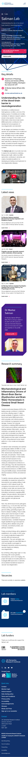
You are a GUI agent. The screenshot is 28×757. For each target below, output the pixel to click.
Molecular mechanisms (13, 37)
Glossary (4, 706)
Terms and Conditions (8, 696)
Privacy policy (5, 699)
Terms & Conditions (5, 744)
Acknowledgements (7, 704)
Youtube (8, 667)
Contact (3, 686)
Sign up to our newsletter (9, 711)
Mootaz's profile (7, 56)
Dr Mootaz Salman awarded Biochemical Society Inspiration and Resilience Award (14, 212)
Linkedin (5, 667)
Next (24, 611)
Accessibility (5, 701)
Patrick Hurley (14, 603)
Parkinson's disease (6, 30)
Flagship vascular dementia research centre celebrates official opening (14, 246)
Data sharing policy (7, 694)
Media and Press (6, 708)
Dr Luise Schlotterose (14, 617)
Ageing (3, 35)
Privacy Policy (4, 747)
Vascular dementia (18, 30)
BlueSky (11, 667)
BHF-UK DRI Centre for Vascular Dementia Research (11, 51)
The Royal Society (23, 648)
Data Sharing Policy (5, 741)
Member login (5, 689)
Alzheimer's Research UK (8, 648)
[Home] (2, 13)
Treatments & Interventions (13, 39)
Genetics (3, 37)
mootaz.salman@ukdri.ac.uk (13, 93)
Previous (3, 611)
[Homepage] (10, 663)
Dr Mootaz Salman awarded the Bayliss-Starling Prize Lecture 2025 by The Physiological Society (14, 280)
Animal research (6, 691)
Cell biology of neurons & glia (14, 35)
